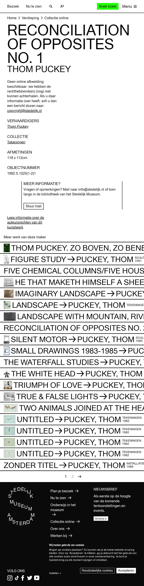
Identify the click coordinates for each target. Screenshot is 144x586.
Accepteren (126, 570)
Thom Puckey (17, 126)
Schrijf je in (101, 518)
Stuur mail (34, 206)
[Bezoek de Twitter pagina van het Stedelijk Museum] (29, 578)
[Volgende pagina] (79, 476)
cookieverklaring (104, 556)
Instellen (54, 573)
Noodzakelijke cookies (97, 570)
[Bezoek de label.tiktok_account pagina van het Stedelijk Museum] (16, 578)
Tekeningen (16, 142)
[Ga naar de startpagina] (21, 524)
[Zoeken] (51, 6)
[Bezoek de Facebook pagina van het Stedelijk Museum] (22, 578)
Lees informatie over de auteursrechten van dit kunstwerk (25, 222)
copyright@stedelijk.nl (24, 111)
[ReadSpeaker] (62, 6)
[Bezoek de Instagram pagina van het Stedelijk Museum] (9, 578)
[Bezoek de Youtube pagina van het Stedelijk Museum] (36, 578)
